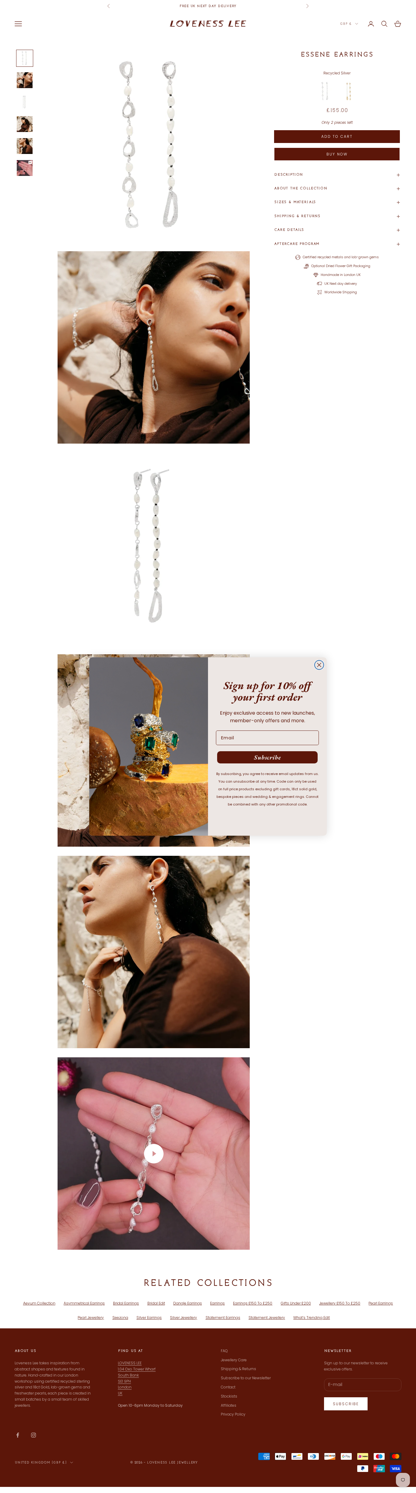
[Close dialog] (319, 665)
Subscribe (267, 757)
